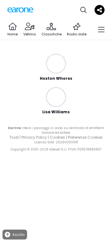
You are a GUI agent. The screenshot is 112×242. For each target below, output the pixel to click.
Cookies (57, 137)
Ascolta (18, 234)
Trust (14, 137)
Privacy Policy (34, 137)
